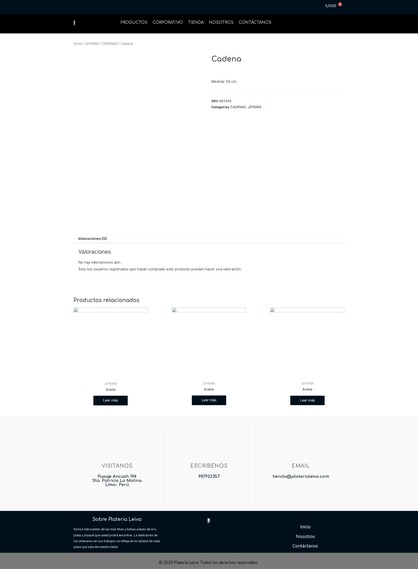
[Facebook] (196, 532)
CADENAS (110, 44)
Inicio (78, 44)
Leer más (110, 400)
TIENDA (196, 22)
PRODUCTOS (133, 22)
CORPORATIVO (168, 22)
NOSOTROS (221, 22)
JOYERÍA (92, 44)
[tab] (92, 238)
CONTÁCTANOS (255, 22)
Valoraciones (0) (92, 238)
